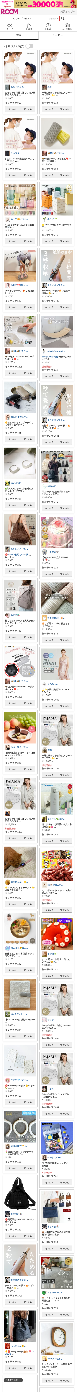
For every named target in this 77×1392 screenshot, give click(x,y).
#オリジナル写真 (50, 356)
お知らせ (48, 26)
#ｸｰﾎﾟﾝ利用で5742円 (18, 554)
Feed (9, 26)
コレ (13, 109)
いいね (29, 109)
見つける (29, 26)
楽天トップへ (68, 11)
